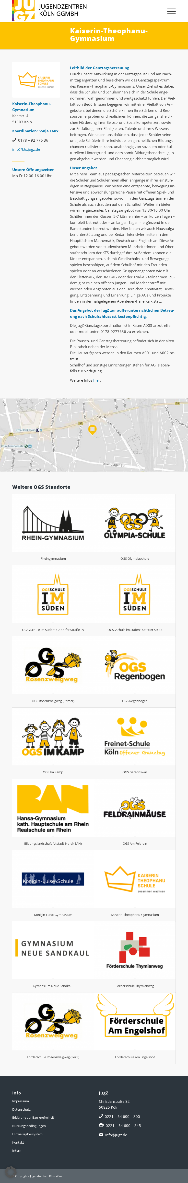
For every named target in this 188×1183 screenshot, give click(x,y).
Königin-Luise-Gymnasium (53, 914)
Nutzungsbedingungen (29, 1126)
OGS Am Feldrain (135, 843)
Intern (16, 1150)
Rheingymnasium (53, 558)
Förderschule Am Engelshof (135, 1057)
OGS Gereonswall (134, 772)
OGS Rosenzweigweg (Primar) (53, 701)
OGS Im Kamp (53, 772)
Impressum (20, 1101)
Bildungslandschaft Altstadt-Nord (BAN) (53, 843)
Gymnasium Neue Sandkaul (53, 986)
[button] (11, 1172)
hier (96, 380)
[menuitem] (169, 11)
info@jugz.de (116, 1134)
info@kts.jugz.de (26, 149)
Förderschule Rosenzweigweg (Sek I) (53, 1057)
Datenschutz (21, 1109)
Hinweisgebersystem (27, 1134)
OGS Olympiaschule (134, 558)
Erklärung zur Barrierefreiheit (33, 1117)
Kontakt (18, 1142)
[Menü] (169, 11)
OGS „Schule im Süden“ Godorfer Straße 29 (53, 629)
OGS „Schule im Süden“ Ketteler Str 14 (134, 629)
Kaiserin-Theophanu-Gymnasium (135, 914)
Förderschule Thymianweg (135, 986)
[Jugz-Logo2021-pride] (49, 11)
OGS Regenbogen (135, 701)
